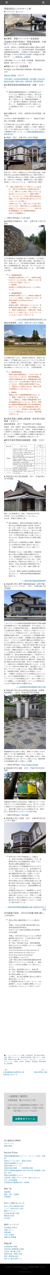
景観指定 (28, 1061)
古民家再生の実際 (10, 1246)
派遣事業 (9, 1063)
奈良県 (21, 1061)
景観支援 (35, 1061)
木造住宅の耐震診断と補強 (14, 1249)
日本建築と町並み (10, 1227)
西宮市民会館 (38, 81)
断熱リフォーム (9, 1211)
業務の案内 (8, 1146)
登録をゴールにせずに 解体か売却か (18, 1161)
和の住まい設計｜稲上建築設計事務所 (28, 1267)
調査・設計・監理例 (11, 1194)
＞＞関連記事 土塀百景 (21, 57)
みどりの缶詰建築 (10, 1180)
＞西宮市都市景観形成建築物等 (34, 580)
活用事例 (7, 1197)
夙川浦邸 (33, 79)
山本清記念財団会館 (21, 79)
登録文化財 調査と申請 (13, 1254)
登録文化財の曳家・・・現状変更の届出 (18, 1168)
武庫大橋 (28, 81)
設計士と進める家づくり (13, 1258)
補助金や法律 (12, 1059)
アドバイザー (24, 1059)
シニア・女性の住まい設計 (14, 1208)
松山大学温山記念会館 (30, 765)
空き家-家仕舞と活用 (11, 1213)
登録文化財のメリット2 (12, 1165)
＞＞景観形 (28, 132)
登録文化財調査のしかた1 (13, 1175)
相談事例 (7, 1192)
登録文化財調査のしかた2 (13, 1163)
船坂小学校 (19, 81)
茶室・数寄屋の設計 (11, 1256)
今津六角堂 (8, 79)
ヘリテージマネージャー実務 (15, 1055)
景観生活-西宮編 (10, 75)
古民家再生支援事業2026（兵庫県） (17, 1182)
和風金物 (7, 1232)
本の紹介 (7, 1218)
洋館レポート (36, 1057)
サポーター (32, 1059)
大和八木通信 (9, 1235)
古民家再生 (29, 1055)
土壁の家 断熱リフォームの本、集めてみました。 (23, 1177)
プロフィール (9, 1143)
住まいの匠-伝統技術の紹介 (14, 1206)
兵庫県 (16, 1061)
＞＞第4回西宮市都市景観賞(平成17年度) (31, 687)
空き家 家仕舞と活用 (12, 1251)
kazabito (20, 12)
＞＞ (36, 516)
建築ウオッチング (13, 1057)
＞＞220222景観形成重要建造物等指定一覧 (30, 319)
